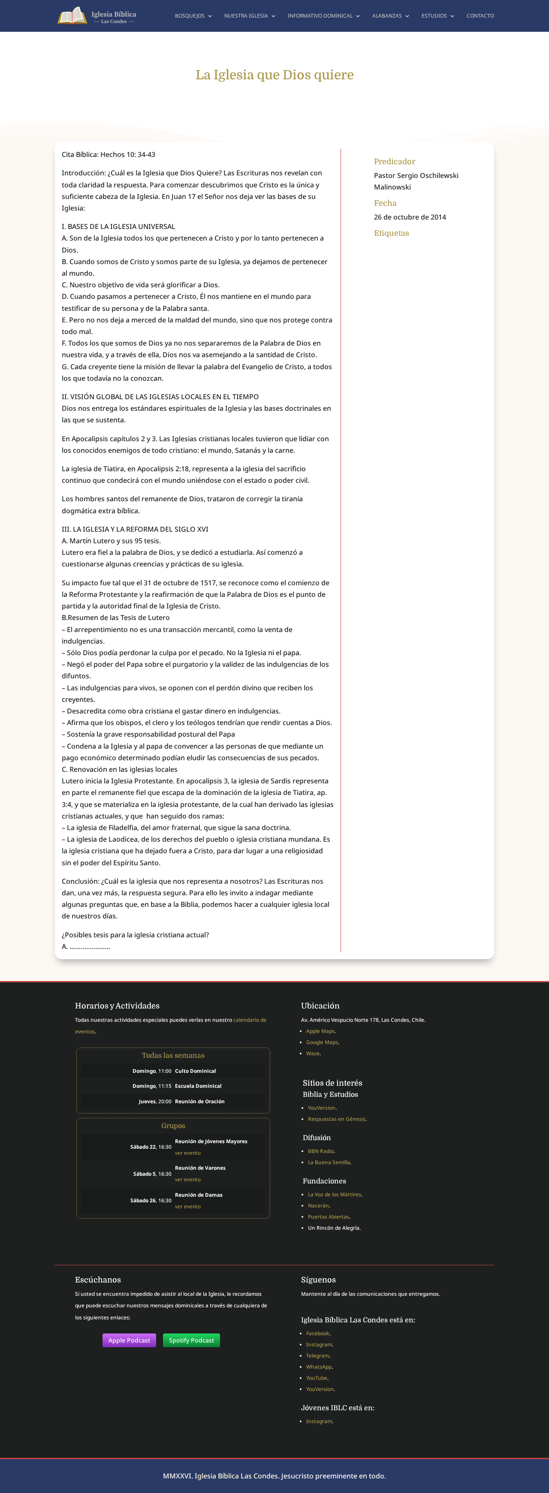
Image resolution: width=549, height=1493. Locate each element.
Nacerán (318, 1205)
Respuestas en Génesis (336, 1119)
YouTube (316, 1378)
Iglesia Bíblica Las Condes (236, 1476)
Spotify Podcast (191, 1340)
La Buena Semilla (329, 1162)
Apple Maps (320, 1031)
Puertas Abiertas (328, 1216)
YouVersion (321, 1107)
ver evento (188, 1152)
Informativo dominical (320, 16)
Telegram (317, 1355)
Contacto (480, 16)
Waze (313, 1053)
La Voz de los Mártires (334, 1194)
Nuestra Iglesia (246, 16)
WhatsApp (319, 1366)
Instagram (319, 1344)
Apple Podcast (129, 1340)
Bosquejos (190, 16)
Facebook (317, 1333)
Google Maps (322, 1042)
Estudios (434, 16)
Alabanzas (387, 16)
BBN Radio (321, 1151)
